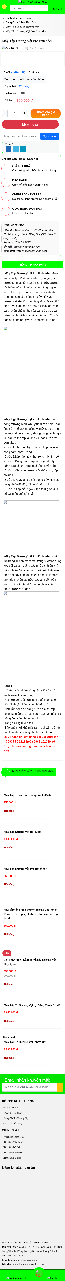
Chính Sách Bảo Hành (12, 1152)
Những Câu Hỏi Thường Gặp (15, 1118)
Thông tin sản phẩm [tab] (32, 264)
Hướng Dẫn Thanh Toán (13, 1137)
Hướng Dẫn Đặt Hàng (12, 1113)
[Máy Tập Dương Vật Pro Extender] (24, 863)
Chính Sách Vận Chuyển (13, 1142)
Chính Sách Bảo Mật (12, 1158)
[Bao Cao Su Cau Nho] (32, 2)
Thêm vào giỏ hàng (45, 113)
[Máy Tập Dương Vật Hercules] (21, 826)
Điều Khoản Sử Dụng (12, 1123)
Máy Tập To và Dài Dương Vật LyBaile (27, 795)
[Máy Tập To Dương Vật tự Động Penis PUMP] (30, 999)
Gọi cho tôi (50, 136)
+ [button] (24, 112)
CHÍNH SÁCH (11, 1130)
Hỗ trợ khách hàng (18, 1101)
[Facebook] (8, 149)
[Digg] (23, 149)
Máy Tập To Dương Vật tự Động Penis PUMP (32, 1005)
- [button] (5, 112)
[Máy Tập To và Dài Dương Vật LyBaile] (26, 789)
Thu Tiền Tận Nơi (10, 1107)
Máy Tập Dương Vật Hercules (22, 831)
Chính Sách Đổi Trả (11, 1147)
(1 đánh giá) (18, 72)
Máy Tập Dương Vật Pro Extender (25, 868)
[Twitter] (15, 149)
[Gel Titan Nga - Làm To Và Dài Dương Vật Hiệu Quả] (32, 951)
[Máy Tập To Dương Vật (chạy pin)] (24, 1036)
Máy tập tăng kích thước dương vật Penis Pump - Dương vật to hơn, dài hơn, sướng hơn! (31, 914)
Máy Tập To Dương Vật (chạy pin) (25, 1041)
